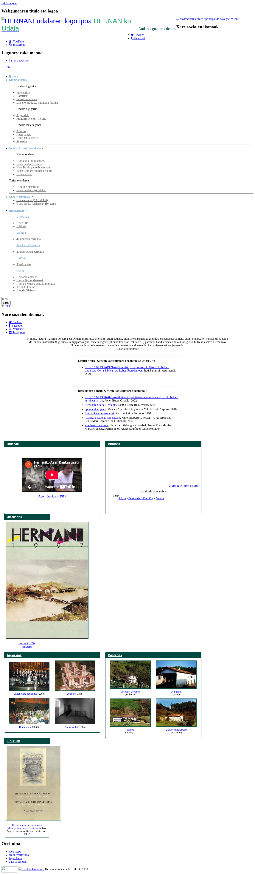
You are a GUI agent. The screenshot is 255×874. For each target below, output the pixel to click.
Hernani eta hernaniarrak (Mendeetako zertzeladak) (24, 826)
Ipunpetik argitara (95, 409)
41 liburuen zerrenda (28, 239)
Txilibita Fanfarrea (27, 287)
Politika (122, 498)
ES (8, 66)
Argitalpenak (16, 210)
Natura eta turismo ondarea (25, 148)
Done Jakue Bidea (27, 138)
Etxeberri (71, 694)
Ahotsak (21, 131)
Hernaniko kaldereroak (29, 280)
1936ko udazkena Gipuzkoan (102, 417)
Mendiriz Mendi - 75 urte (31, 118)
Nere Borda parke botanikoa (33, 167)
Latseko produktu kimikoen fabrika (37, 102)
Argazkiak (22, 115)
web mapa (15, 851)
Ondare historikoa (19, 196)
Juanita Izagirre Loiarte (184, 485)
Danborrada (25, 727)
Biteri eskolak (71, 727)
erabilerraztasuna (19, 854)
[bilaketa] (27, 647)
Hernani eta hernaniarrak (99, 413)
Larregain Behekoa (130, 691)
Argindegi (176, 691)
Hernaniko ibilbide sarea (30, 160)
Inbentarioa (23, 92)
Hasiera (13, 76)
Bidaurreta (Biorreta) (176, 729)
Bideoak (13, 444)
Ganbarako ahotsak (96, 425)
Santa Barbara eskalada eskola (34, 170)
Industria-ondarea (26, 99)
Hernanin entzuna (26, 277)
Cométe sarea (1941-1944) (32, 200)
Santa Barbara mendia (29, 164)
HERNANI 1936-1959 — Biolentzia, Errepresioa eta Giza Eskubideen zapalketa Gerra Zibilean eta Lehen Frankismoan (127, 369)
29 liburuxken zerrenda (30, 251)
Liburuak (21, 232)
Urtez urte (22, 223)
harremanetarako (19, 60)
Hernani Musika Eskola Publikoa (35, 283)
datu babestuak (18, 861)
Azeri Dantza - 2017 (52, 496)
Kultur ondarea (18, 79)
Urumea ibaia (24, 174)
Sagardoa (21, 141)
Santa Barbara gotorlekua (31, 190)
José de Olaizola (26, 290)
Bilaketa (21, 226)
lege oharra (15, 858)
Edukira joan (9, 3)
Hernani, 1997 (26, 643)
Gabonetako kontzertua (25, 694)
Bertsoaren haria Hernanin (100, 404)
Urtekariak (22, 216)
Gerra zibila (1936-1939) (140, 498)
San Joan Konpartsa (28, 245)
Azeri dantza (23, 134)
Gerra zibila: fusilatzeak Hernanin (36, 203)
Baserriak (22, 95)
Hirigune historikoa (27, 186)
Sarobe (130, 729)
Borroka (160, 498)
